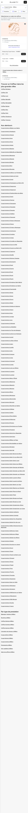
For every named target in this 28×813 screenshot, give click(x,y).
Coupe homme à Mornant (7, 402)
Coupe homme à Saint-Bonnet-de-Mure (11, 453)
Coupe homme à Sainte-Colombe (9, 515)
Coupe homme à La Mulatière (8, 327)
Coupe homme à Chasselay (8, 207)
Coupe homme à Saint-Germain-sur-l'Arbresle (13, 474)
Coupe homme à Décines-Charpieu (10, 258)
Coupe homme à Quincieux (8, 436)
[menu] (2, 2)
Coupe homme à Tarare (7, 551)
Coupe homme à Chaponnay (8, 186)
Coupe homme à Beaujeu (7, 148)
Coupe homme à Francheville (8, 289)
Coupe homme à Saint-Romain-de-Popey (11, 498)
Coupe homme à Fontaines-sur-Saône (11, 285)
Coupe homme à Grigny (7, 309)
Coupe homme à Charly (7, 196)
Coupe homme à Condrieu (8, 234)
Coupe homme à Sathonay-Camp (9, 530)
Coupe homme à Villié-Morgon (9, 599)
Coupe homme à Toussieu (8, 575)
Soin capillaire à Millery (7, 648)
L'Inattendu (5, 38)
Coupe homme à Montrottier (8, 399)
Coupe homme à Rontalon (8, 447)
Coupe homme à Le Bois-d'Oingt (9, 340)
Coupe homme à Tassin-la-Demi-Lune (11, 554)
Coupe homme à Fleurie (7, 279)
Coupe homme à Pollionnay (8, 419)
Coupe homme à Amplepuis (8, 131)
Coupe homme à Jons (6, 320)
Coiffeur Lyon (4, 96)
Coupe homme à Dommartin (8, 261)
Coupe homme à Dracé (7, 265)
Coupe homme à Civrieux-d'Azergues (10, 227)
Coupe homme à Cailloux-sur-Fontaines (11, 172)
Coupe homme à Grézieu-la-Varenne (10, 306)
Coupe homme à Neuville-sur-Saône (10, 405)
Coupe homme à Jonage (7, 316)
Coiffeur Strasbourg (6, 116)
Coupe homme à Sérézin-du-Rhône (10, 537)
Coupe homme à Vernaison (8, 589)
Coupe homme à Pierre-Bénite (9, 416)
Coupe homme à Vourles (7, 602)
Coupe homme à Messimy (7, 385)
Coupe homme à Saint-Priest (8, 495)
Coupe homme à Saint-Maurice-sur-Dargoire (12, 488)
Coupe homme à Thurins (7, 572)
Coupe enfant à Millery (7, 635)
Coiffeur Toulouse (5, 120)
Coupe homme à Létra (7, 351)
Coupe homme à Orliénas (7, 409)
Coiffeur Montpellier (6, 103)
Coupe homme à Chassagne (8, 203)
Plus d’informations (14, 65)
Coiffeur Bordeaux (6, 89)
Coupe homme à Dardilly (7, 255)
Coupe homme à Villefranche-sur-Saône (11, 592)
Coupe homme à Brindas (7, 162)
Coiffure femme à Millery (7, 621)
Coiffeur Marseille (5, 99)
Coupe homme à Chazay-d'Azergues (10, 220)
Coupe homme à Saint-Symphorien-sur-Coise (13, 508)
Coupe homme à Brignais (7, 159)
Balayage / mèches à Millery (8, 614)
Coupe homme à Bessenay (8, 155)
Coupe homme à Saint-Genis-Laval (10, 460)
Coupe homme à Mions (7, 392)
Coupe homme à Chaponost (8, 189)
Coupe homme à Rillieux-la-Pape (9, 440)
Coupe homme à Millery (7, 641)
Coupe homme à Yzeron (7, 606)
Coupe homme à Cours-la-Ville (9, 244)
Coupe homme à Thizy (7, 568)
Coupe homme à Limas (7, 357)
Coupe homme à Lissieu (7, 364)
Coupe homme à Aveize (7, 145)
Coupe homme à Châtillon (8, 213)
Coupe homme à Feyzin (7, 275)
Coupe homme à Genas (7, 292)
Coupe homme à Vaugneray (8, 578)
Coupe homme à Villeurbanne (8, 596)
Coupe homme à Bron (6, 165)
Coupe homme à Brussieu (7, 169)
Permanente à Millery (6, 645)
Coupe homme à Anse (7, 138)
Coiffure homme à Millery (7, 624)
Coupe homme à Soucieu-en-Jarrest (10, 544)
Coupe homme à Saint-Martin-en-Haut (11, 484)
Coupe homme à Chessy (7, 224)
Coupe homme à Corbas (7, 237)
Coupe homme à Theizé (7, 565)
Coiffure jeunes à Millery (7, 628)
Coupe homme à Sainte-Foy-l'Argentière (11, 519)
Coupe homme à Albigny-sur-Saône (10, 128)
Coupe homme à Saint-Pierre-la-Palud (11, 491)
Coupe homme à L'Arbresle (8, 323)
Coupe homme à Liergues (7, 354)
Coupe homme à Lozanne (7, 371)
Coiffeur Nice (4, 109)
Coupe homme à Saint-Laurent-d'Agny (11, 477)
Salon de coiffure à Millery (7, 652)
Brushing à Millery (5, 617)
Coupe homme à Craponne (8, 251)
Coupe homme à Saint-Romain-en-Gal (11, 501)
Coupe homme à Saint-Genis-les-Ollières (11, 464)
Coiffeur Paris (4, 113)
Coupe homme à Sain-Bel (7, 450)
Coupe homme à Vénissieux (8, 585)
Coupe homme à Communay (8, 231)
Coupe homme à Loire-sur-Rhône (9, 368)
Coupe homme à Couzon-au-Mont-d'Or (11, 248)
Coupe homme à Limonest (8, 361)
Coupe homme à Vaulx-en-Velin (9, 582)
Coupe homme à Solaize (7, 541)
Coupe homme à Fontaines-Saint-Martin (11, 282)
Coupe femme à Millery (7, 638)
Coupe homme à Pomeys (7, 423)
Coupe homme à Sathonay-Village (10, 534)
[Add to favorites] (25, 24)
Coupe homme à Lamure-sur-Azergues (11, 333)
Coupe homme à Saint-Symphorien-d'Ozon (12, 505)
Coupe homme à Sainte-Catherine (10, 512)
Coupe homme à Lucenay (7, 375)
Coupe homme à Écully (7, 272)
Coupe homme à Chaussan (8, 217)
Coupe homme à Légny (7, 344)
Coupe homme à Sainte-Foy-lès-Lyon (10, 522)
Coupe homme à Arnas (7, 141)
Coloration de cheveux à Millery (9, 631)
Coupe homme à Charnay (7, 200)
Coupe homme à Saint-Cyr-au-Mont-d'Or (11, 457)
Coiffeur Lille (4, 92)
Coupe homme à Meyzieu (7, 388)
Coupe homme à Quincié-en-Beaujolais (11, 433)
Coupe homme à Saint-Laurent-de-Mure (11, 481)
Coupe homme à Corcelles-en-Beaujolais (11, 241)
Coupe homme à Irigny (7, 313)
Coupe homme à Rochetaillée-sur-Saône (11, 443)
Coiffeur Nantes (5, 106)
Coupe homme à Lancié (7, 337)
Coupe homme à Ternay (7, 561)
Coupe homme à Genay (7, 296)
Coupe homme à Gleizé (7, 303)
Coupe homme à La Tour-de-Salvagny (11, 330)
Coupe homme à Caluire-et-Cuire (9, 176)
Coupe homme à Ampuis (7, 135)
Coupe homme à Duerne (7, 268)
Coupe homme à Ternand (7, 558)
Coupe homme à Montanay (8, 395)
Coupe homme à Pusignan (8, 429)
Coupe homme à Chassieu (8, 210)
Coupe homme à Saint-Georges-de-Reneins (12, 467)
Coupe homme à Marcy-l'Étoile (9, 378)
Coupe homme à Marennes (8, 381)
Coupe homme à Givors (7, 299)
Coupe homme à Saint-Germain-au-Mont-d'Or (13, 471)
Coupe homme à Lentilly (7, 347)
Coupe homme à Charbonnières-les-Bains (12, 193)
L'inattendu (5, 75)
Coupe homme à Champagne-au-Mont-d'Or (12, 183)
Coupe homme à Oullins (7, 412)
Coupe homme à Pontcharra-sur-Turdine (11, 426)
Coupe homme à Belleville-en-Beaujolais (11, 152)
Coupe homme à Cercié (7, 179)
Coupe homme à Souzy (7, 548)
